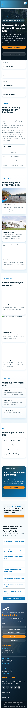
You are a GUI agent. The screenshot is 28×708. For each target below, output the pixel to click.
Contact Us (14, 494)
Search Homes (14, 487)
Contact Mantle (14, 636)
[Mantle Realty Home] (6, 608)
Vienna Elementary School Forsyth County (13, 585)
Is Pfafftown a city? (9, 445)
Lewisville (7, 390)
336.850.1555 (5, 663)
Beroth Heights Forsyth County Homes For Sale (12, 550)
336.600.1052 (5, 673)
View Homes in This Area (14, 598)
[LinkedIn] (18, 687)
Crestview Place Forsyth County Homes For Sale (12, 570)
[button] (25, 3)
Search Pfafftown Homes (14, 47)
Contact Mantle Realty (14, 54)
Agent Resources (6, 692)
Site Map (4, 694)
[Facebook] (3, 687)
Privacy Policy (5, 697)
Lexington (5, 668)
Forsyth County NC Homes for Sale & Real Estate (14, 542)
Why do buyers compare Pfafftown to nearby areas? (11, 454)
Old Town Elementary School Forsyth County (14, 579)
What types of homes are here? (12, 449)
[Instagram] (7, 687)
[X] (11, 687)
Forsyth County (10, 16)
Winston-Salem (8, 410)
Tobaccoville (8, 400)
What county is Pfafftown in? (12, 440)
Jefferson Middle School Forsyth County (12, 592)
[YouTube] (15, 687)
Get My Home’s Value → (14, 516)
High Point (5, 648)
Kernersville (5, 658)
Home (3, 16)
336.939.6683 (5, 654)
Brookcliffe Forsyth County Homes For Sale (13, 557)
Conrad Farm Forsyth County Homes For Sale (14, 563)
